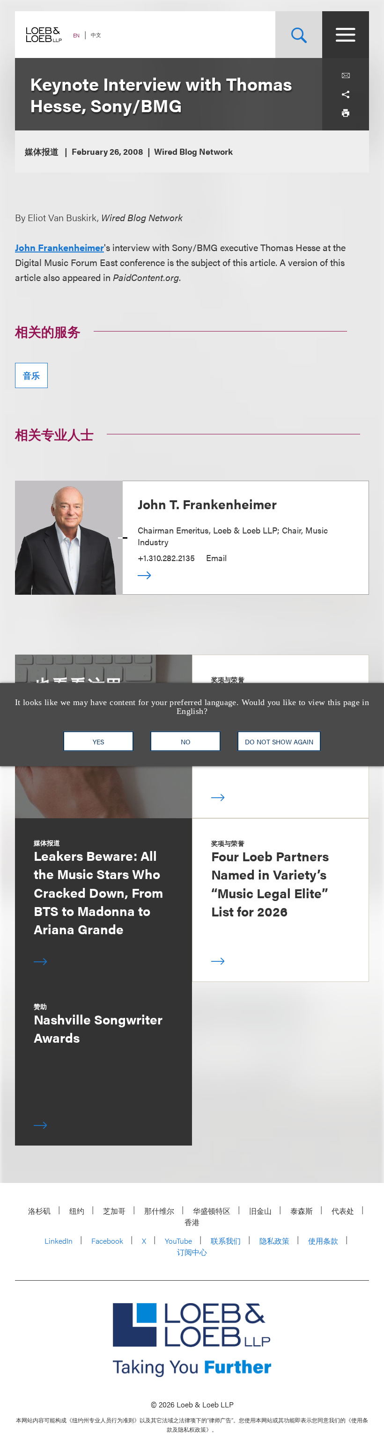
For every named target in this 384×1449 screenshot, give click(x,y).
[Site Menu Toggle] (345, 34)
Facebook (107, 1240)
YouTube (178, 1240)
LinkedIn (58, 1240)
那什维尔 (159, 1210)
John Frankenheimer (59, 247)
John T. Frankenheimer (207, 503)
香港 (192, 1222)
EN (76, 35)
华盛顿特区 (211, 1210)
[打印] (345, 113)
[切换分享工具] (345, 94)
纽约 (76, 1210)
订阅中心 (192, 1252)
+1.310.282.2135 (166, 557)
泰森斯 (301, 1210)
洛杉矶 (39, 1210)
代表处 (343, 1210)
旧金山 (260, 1210)
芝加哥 (114, 1210)
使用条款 (323, 1240)
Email (216, 557)
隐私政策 (274, 1240)
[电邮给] (345, 75)
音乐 (31, 375)
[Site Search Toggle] (298, 34)
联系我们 (226, 1240)
